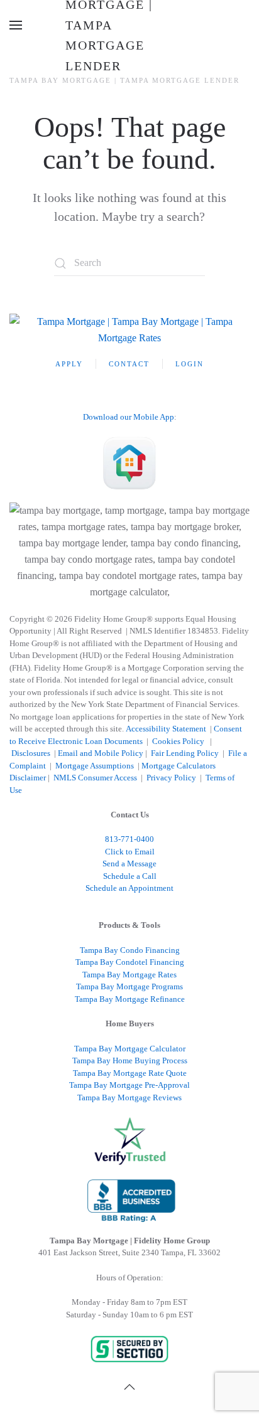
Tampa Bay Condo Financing (130, 950)
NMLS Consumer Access (95, 777)
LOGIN (189, 364)
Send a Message (129, 863)
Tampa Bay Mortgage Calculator (129, 1048)
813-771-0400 (129, 839)
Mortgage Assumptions (94, 765)
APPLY (69, 364)
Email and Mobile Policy (100, 753)
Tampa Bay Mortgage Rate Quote (130, 1073)
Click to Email (130, 851)
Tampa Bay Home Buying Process (129, 1060)
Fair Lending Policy (185, 753)
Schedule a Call (130, 876)
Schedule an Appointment (129, 888)
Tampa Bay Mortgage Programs (129, 986)
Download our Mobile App (128, 417)
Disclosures (30, 753)
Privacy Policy (171, 777)
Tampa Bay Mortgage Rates (129, 974)
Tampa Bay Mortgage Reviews (129, 1097)
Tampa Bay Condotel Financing (129, 962)
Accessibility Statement (166, 728)
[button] (15, 25)
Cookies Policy (179, 741)
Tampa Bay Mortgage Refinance (130, 999)
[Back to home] (129, 25)
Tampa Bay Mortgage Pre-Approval (129, 1085)
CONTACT (129, 364)
